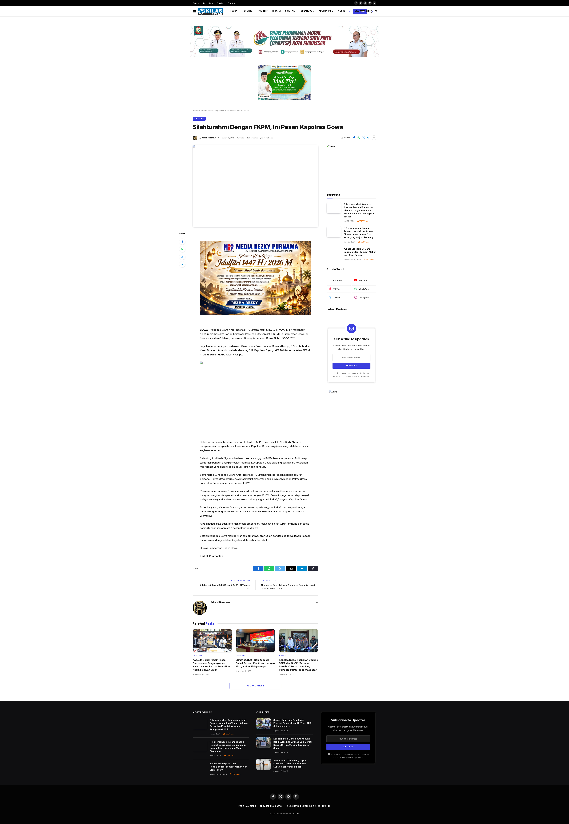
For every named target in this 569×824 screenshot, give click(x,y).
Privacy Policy (352, 376)
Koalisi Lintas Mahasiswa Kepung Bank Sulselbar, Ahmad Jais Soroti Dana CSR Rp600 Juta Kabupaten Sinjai (292, 743)
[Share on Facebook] (354, 137)
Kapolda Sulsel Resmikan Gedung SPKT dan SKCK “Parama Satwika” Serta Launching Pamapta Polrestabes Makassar (298, 664)
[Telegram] (182, 264)
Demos (196, 3)
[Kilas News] (210, 11)
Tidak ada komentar (249, 138)
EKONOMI (290, 11)
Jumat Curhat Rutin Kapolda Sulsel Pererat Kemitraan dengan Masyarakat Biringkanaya (255, 663)
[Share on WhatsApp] (359, 137)
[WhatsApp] (182, 249)
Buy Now (232, 3)
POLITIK (263, 11)
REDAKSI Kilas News (271, 806)
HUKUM (276, 11)
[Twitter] (182, 257)
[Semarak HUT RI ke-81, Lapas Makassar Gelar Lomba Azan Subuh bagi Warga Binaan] (263, 764)
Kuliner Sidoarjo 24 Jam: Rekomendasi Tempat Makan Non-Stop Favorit (360, 251)
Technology (208, 3)
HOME (233, 11)
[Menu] (194, 11)
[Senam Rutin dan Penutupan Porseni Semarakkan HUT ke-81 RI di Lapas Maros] (263, 723)
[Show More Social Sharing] (374, 137)
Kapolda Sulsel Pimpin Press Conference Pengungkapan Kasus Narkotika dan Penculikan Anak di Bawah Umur (212, 664)
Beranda (196, 110)
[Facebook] (182, 242)
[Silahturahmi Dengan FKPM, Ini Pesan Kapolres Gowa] (255, 186)
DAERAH (342, 11)
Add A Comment (255, 686)
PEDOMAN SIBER (247, 806)
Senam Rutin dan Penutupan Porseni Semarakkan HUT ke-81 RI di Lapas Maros (292, 723)
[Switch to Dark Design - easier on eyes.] (371, 11)
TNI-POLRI (199, 119)
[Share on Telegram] (368, 137)
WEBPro (295, 813)
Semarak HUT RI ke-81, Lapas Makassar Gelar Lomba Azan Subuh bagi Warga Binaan (289, 763)
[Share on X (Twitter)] (363, 137)
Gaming (220, 3)
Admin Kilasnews (209, 138)
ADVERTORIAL (362, 11)
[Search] (375, 11)
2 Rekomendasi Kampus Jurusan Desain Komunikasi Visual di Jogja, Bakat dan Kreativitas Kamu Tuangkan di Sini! (359, 210)
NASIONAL (248, 11)
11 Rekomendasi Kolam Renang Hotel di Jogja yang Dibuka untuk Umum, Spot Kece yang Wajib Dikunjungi (359, 233)
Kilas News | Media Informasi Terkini (308, 806)
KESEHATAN (307, 11)
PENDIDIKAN (326, 11)
